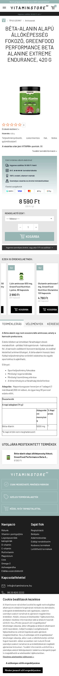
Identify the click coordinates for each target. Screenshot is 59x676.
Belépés (35, 534)
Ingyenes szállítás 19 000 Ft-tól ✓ (29, 14)
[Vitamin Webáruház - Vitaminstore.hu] (4, 20)
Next (55, 288)
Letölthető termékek (41, 549)
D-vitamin (6, 544)
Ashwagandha (8, 567)
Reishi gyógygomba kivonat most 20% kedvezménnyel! (29, 2)
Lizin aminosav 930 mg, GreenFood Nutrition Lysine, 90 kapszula (14, 286)
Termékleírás (12, 324)
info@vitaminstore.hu (19, 585)
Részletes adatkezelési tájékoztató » (18, 656)
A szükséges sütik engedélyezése (23, 663)
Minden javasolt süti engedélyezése (23, 670)
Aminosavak (30, 20)
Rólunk (4, 530)
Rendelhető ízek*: (15, 213)
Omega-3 (5, 563)
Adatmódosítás (38, 537)
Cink (3, 559)
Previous (3, 288)
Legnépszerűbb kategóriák (9, 539)
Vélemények (34, 324)
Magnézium (7, 556)
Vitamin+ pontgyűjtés (12, 534)
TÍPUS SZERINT (15, 20)
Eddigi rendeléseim (41, 541)
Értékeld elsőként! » (10, 129)
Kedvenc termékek (40, 545)
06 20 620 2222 (15, 592)
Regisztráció (37, 530)
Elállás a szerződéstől (12, 571)
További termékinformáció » (44, 151)
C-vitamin (6, 548)
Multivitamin (7, 552)
